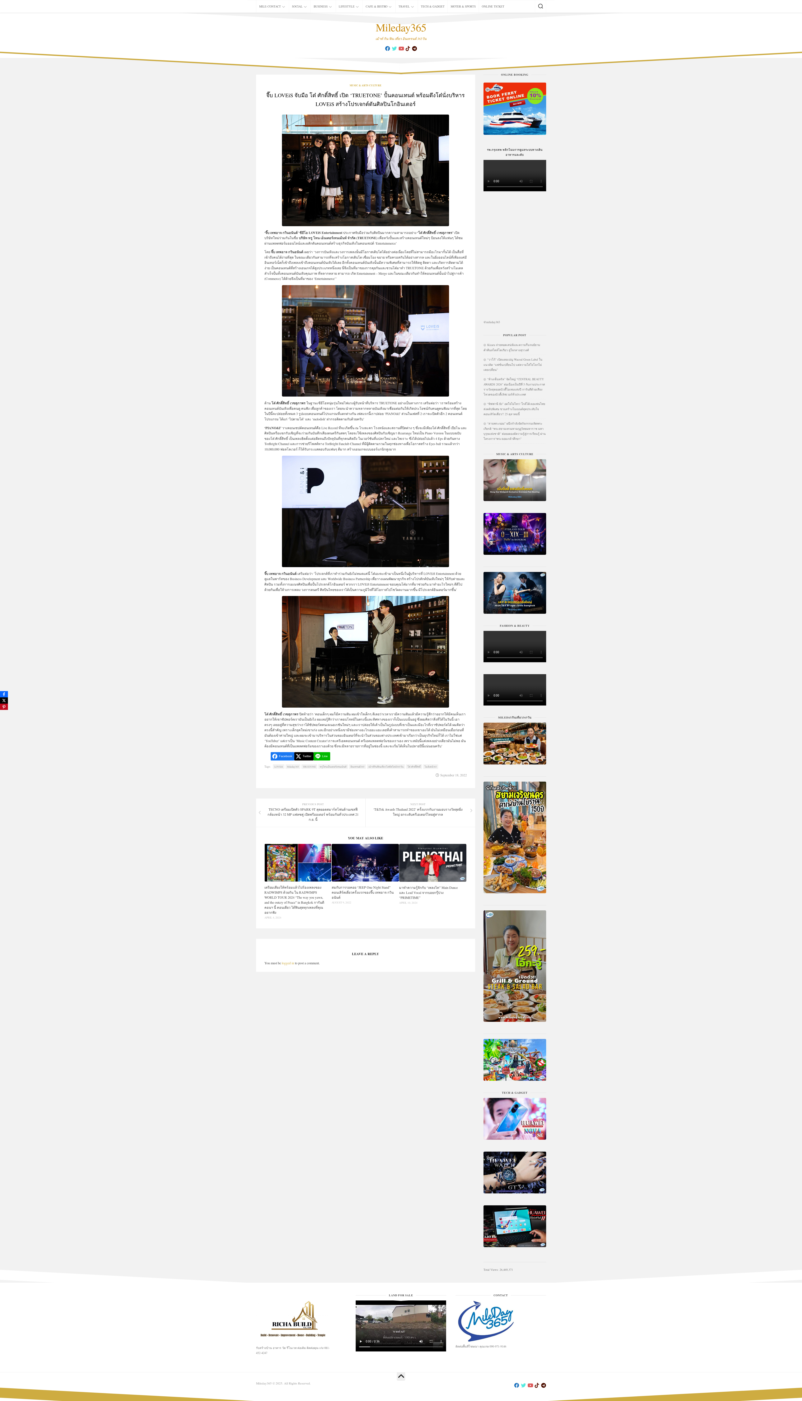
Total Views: (491, 1270)
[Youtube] (401, 48)
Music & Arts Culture (365, 85)
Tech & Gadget (433, 6)
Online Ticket (493, 6)
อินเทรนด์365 (357, 766)
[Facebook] (387, 48)
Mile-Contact (270, 6)
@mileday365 (491, 322)
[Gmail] (414, 48)
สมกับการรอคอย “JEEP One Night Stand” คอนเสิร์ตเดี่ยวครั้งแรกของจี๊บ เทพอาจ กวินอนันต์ (363, 892)
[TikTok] (407, 48)
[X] (4, 700)
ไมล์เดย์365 (431, 766)
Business (321, 6)
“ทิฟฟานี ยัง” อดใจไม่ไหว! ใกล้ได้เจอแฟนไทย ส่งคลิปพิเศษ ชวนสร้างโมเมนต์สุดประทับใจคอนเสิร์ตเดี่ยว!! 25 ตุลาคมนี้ (514, 409)
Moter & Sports (463, 6)
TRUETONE (309, 766)
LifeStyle (347, 6)
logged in (288, 963)
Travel (404, 6)
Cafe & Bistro (376, 6)
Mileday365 (401, 27)
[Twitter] (394, 48)
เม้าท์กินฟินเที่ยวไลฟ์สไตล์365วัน (386, 766)
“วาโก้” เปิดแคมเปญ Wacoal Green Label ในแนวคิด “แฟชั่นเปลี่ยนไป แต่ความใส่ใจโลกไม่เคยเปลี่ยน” (512, 364)
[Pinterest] (4, 707)
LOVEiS (278, 766)
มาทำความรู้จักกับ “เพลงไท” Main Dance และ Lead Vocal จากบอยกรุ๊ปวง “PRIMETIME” (428, 892)
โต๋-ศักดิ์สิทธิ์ (414, 766)
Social (297, 6)
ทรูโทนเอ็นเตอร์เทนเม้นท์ (333, 766)
